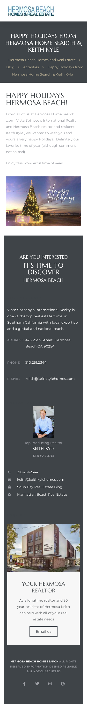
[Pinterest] (63, 683)
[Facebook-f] (24, 683)
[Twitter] (37, 683)
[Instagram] (50, 683)
